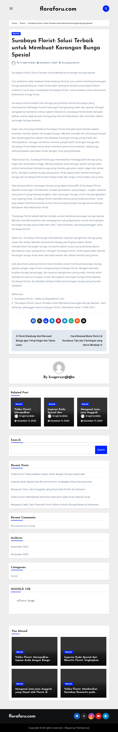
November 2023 (19, 554)
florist (16, 33)
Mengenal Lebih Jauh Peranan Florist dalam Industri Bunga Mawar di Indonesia (55, 504)
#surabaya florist (71, 63)
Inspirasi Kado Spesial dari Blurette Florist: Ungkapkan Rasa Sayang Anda (51, 481)
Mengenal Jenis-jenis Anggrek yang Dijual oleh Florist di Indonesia (48, 489)
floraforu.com (58, 9)
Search (16, 440)
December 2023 (19, 546)
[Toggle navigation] (11, 8)
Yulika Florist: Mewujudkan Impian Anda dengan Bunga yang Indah (48, 474)
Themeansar (82, 727)
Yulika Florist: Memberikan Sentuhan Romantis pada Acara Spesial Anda (50, 497)
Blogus (68, 727)
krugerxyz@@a (28, 62)
